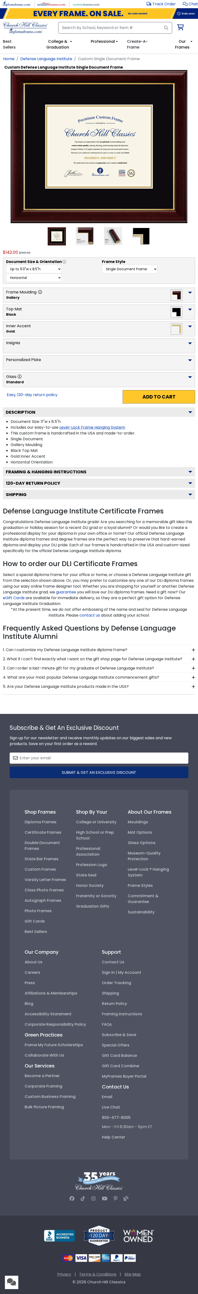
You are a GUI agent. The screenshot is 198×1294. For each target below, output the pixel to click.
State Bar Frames (41, 859)
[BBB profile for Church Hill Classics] (59, 1235)
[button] (190, 4)
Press (30, 983)
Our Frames (182, 44)
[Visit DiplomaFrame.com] (17, 4)
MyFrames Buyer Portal (124, 1076)
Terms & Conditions (97, 1274)
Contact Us (113, 962)
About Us (33, 962)
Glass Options (142, 843)
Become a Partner (42, 1076)
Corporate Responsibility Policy (55, 1024)
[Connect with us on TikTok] (83, 1198)
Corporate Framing (43, 1086)
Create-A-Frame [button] (137, 44)
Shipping (16, 494)
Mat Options (140, 832)
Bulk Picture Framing (44, 1107)
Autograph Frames (43, 900)
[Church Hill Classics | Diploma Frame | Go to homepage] (25, 28)
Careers (32, 972)
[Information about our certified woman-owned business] (138, 1235)
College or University (96, 822)
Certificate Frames (43, 832)
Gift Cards (35, 921)
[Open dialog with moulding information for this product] (40, 292)
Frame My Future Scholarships (54, 1045)
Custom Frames (40, 869)
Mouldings (138, 822)
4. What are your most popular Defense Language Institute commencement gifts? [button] (81, 677)
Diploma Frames (41, 822)
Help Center (113, 1137)
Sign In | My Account (121, 972)
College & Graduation (57, 44)
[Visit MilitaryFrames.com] (51, 4)
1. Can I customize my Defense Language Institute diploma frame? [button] (65, 650)
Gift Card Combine (120, 1066)
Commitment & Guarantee (143, 898)
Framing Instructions (122, 1014)
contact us (89, 615)
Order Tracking (116, 983)
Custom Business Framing (50, 1096)
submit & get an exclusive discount (99, 772)
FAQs (107, 1024)
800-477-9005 (116, 1117)
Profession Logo (91, 864)
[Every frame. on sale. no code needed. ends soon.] (99, 13)
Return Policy (114, 1003)
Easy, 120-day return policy (32, 395)
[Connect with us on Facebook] (72, 1198)
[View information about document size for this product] (64, 262)
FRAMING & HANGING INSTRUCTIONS (46, 472)
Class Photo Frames (44, 890)
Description (20, 412)
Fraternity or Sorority (96, 896)
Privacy (64, 1274)
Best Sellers (36, 931)
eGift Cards (14, 598)
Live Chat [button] (111, 1107)
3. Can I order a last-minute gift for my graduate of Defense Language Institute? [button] (78, 668)
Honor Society (90, 885)
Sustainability (141, 912)
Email (107, 1097)
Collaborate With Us (44, 1055)
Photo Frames (38, 911)
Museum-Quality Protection (144, 856)
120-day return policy (33, 483)
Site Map (132, 1274)
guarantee (66, 592)
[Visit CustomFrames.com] (86, 4)
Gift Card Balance (119, 1055)
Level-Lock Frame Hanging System (92, 427)
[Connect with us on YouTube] (104, 1198)
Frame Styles (140, 885)
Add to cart (159, 396)
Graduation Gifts (92, 906)
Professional (103, 41)
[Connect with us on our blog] (126, 1198)
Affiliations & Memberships (51, 993)
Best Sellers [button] (9, 44)
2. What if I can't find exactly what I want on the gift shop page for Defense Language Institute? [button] (92, 659)
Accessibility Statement (48, 1014)
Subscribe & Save (119, 1035)
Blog (29, 1003)
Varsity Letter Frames (45, 879)
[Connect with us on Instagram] (93, 1198)
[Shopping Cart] (180, 28)
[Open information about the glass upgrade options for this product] (19, 376)
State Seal (86, 875)
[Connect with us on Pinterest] (115, 1198)
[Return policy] (99, 1235)
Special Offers (115, 1045)
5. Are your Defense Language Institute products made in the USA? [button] (66, 686)
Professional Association (88, 851)
